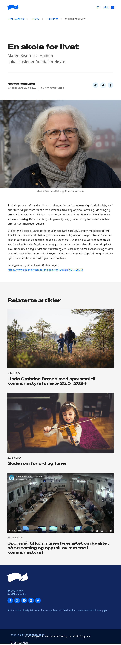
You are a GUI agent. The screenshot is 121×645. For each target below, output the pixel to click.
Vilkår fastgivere (81, 636)
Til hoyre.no (17, 19)
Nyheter (53, 19)
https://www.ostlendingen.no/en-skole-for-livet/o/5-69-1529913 (45, 269)
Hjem (36, 19)
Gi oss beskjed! (19, 642)
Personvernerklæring (56, 636)
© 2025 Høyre (32, 636)
